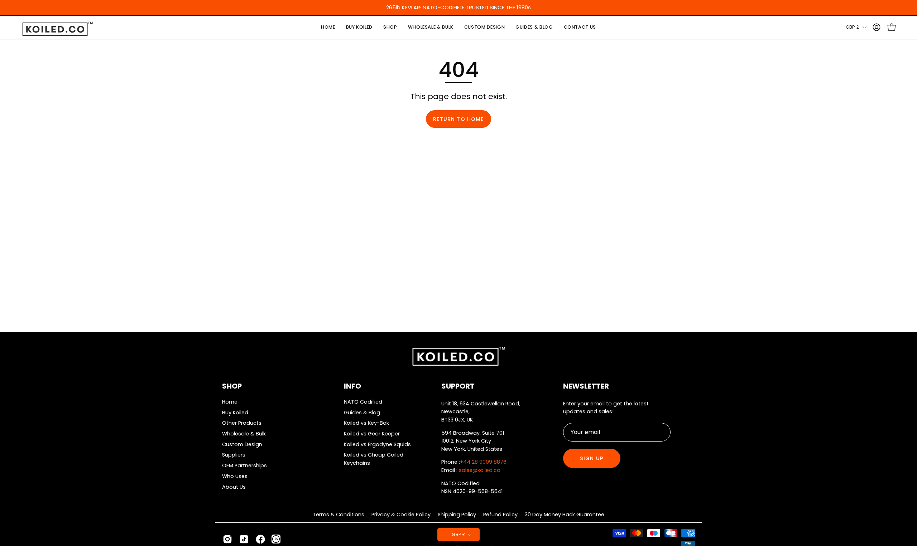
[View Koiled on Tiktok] (244, 539)
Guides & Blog (362, 412)
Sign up (592, 458)
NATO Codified (363, 401)
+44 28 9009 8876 (483, 461)
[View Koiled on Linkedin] (276, 539)
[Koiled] (57, 29)
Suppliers (233, 454)
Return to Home (458, 119)
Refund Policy (500, 514)
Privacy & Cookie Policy (401, 514)
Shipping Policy (457, 514)
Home (229, 401)
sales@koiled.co (479, 470)
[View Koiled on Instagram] (227, 539)
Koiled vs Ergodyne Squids (377, 444)
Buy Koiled (235, 412)
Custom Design (242, 444)
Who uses (235, 475)
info (352, 386)
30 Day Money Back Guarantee (564, 514)
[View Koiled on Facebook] (260, 539)
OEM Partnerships (244, 465)
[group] (458, 7)
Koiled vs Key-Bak (366, 422)
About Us (234, 486)
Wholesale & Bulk (244, 433)
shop (232, 386)
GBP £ (852, 27)
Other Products (241, 422)
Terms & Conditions (338, 514)
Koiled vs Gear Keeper (372, 433)
